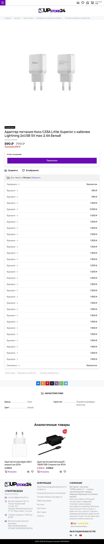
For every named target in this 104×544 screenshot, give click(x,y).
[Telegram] (66, 383)
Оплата (40, 516)
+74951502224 (14, 491)
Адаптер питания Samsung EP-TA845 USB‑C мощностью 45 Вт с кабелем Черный (51, 463)
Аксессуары (10, 373)
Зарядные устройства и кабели (28, 373)
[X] (52, 383)
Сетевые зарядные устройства (50, 373)
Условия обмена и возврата (49, 497)
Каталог (41, 504)
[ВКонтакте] (38, 383)
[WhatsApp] (61, 383)
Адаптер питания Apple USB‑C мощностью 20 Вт (18, 463)
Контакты (41, 508)
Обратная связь (44, 501)
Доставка (41, 512)
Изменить (35, 178)
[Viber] (57, 383)
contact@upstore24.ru (18, 497)
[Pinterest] (47, 383)
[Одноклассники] (43, 383)
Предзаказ (52, 160)
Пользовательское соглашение (51, 493)
